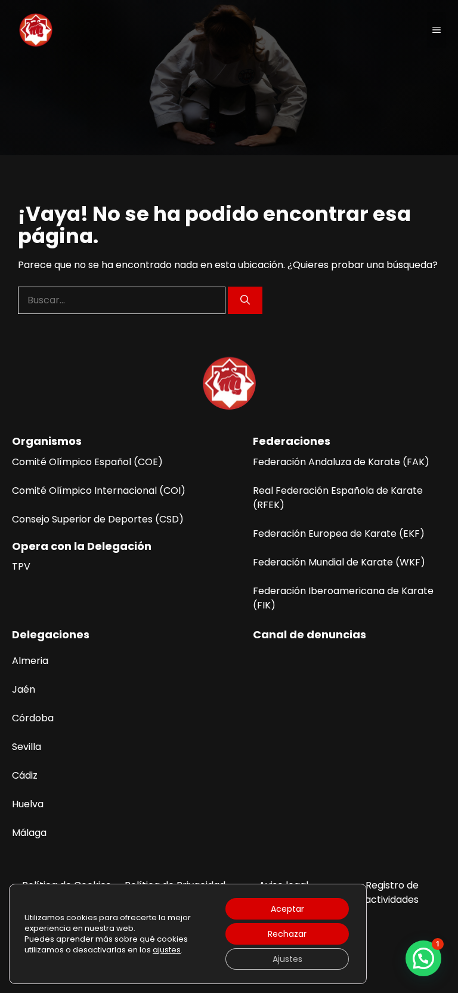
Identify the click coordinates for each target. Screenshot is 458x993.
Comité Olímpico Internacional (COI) (98, 490)
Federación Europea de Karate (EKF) (339, 533)
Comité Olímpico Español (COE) (87, 462)
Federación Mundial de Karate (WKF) (339, 562)
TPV (21, 566)
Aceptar (287, 909)
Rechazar (287, 934)
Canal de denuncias (309, 634)
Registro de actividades (392, 892)
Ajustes (287, 959)
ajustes (167, 950)
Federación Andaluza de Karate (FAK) (341, 462)
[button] (423, 958)
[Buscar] (245, 300)
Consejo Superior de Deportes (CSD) (98, 519)
